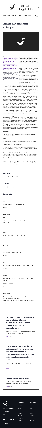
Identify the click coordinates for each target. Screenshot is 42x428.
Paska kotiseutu (30, 16)
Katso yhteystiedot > (7, 414)
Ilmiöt (12, 15)
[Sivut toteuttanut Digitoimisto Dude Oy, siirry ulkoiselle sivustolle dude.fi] (5, 423)
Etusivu (4, 15)
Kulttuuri (20, 15)
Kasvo (16, 15)
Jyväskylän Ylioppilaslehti (25, 7)
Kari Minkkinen (10, 186)
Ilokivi (5, 186)
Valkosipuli (16, 186)
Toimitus (19, 410)
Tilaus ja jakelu (20, 418)
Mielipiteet (25, 15)
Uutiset (8, 15)
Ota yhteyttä (36, 16)
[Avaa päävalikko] (4, 7)
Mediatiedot (20, 415)
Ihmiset (4, 52)
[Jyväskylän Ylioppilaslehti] (5, 405)
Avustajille (20, 413)
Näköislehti (20, 420)
